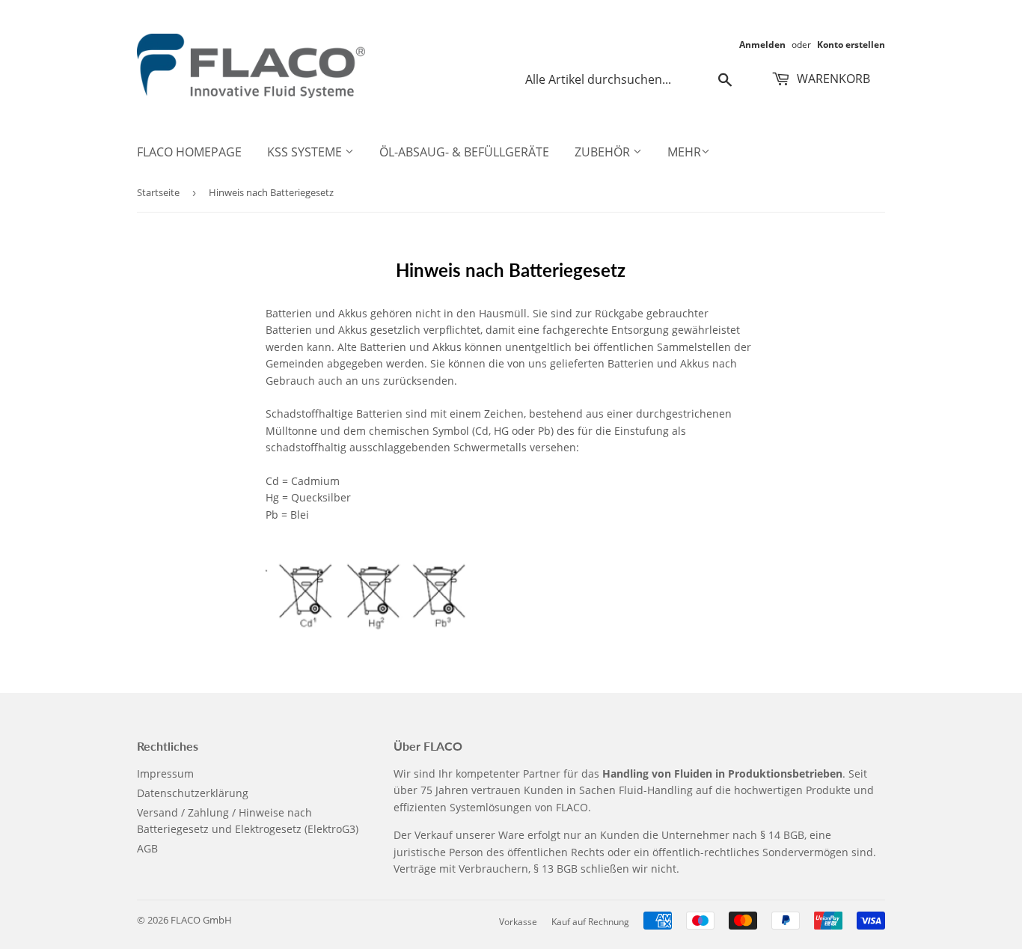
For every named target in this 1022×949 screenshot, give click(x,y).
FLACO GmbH (201, 920)
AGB (147, 848)
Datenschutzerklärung (192, 793)
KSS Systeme (306, 152)
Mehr (684, 152)
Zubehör (604, 152)
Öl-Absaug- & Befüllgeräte (464, 152)
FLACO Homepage (189, 152)
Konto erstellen (851, 44)
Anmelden (762, 44)
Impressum (165, 773)
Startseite (158, 192)
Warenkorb (832, 78)
